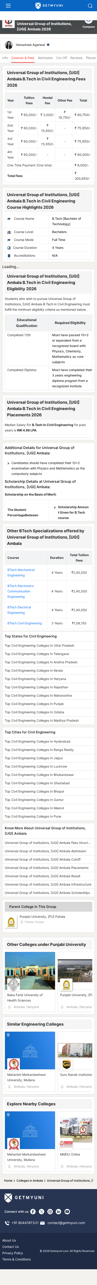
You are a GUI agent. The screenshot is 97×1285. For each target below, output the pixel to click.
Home (8, 1180)
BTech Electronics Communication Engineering (20, 591)
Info (5, 58)
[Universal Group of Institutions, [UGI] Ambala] (9, 24)
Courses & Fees (23, 58)
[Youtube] (67, 1211)
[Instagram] (50, 1211)
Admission (45, 58)
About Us (9, 1240)
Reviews (76, 58)
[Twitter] (41, 1211)
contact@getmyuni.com (66, 1223)
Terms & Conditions (16, 1259)
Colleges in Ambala (29, 1180)
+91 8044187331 (25, 1223)
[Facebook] (33, 1211)
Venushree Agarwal (30, 45)
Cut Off (61, 58)
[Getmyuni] (49, 5)
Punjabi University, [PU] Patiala (42, 916)
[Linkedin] (58, 1211)
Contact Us (10, 1247)
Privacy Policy (12, 1253)
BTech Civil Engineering (24, 623)
